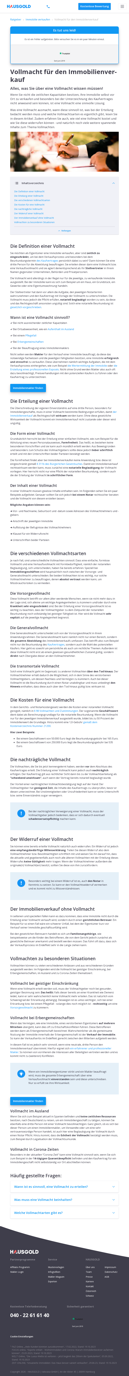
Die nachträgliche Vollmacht (28, 209)
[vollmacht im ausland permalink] (8, 1110)
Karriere (90, 1281)
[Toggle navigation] (122, 6)
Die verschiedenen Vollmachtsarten (32, 200)
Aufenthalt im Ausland (61, 329)
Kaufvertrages (56, 644)
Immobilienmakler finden (28, 388)
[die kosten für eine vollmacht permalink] (8, 696)
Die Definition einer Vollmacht (29, 191)
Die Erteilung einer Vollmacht (28, 195)
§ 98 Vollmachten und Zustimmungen (56, 711)
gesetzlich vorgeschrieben (25, 307)
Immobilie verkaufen (38, 19)
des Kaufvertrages (47, 260)
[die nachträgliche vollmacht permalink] (8, 755)
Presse (89, 1276)
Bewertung (94, 6)
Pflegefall (30, 335)
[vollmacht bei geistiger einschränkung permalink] (8, 982)
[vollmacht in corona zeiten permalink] (8, 1148)
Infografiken (54, 1271)
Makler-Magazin (56, 1276)
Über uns (90, 1267)
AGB (107, 1276)
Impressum (110, 1267)
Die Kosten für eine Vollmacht (29, 204)
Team (89, 1271)
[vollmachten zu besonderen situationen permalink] (8, 954)
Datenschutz (111, 1271)
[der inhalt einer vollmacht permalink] (8, 484)
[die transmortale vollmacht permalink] (8, 665)
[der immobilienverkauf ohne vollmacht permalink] (8, 905)
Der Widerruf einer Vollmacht (29, 213)
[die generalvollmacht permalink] (8, 626)
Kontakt (90, 1286)
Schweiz (90, 1295)
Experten (52, 1281)
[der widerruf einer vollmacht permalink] (8, 835)
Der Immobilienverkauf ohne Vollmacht (34, 217)
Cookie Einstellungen (21, 1336)
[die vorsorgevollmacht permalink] (8, 592)
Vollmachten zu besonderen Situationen (34, 222)
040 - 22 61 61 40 (61, 6)
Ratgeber (15, 19)
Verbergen (66, 230)
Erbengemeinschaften (30, 341)
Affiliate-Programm (20, 1267)
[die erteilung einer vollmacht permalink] (8, 397)
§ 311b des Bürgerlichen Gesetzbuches (59, 464)
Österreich (91, 1291)
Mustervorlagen (56, 1267)
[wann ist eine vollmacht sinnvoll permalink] (8, 316)
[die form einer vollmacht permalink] (8, 432)
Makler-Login (17, 1271)
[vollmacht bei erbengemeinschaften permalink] (8, 1016)
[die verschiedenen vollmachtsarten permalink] (8, 549)
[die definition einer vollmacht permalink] (8, 242)
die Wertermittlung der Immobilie (87, 365)
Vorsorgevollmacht (21, 1007)
